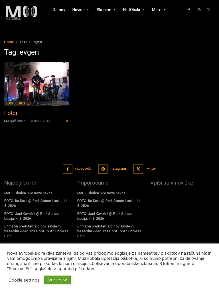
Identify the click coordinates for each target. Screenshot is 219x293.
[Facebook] (189, 10)
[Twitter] (209, 10)
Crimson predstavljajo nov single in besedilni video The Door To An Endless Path (36, 231)
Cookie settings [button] (24, 280)
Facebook (83, 168)
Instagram (118, 168)
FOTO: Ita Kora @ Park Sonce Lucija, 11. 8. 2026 (36, 203)
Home (9, 41)
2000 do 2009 (15, 103)
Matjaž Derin (15, 120)
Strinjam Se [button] (57, 280)
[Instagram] (199, 10)
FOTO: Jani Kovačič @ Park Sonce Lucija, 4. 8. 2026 (31, 216)
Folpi (10, 113)
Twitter (150, 168)
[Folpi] (36, 84)
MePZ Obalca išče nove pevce (28, 193)
